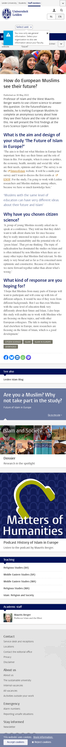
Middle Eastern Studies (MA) (20, 581)
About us (8, 675)
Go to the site (54, 415)
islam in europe (43, 342)
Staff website (5, 45)
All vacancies (10, 690)
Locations (9, 646)
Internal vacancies (13, 685)
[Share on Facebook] (6, 357)
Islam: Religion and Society (19, 595)
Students (22, 3)
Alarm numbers (12, 708)
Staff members (34, 3)
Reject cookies (42, 742)
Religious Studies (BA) (16, 567)
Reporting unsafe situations (18, 714)
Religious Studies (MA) (17, 588)
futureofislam (17, 171)
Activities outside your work (19, 696)
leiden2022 (10, 346)
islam (27, 342)
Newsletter (9, 727)
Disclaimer (9, 662)
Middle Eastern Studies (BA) (19, 574)
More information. (43, 737)
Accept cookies (15, 742)
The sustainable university (17, 680)
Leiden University (9, 3)
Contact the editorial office (18, 652)
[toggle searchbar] (61, 10)
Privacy (7, 657)
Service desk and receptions (19, 641)
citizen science (13, 342)
